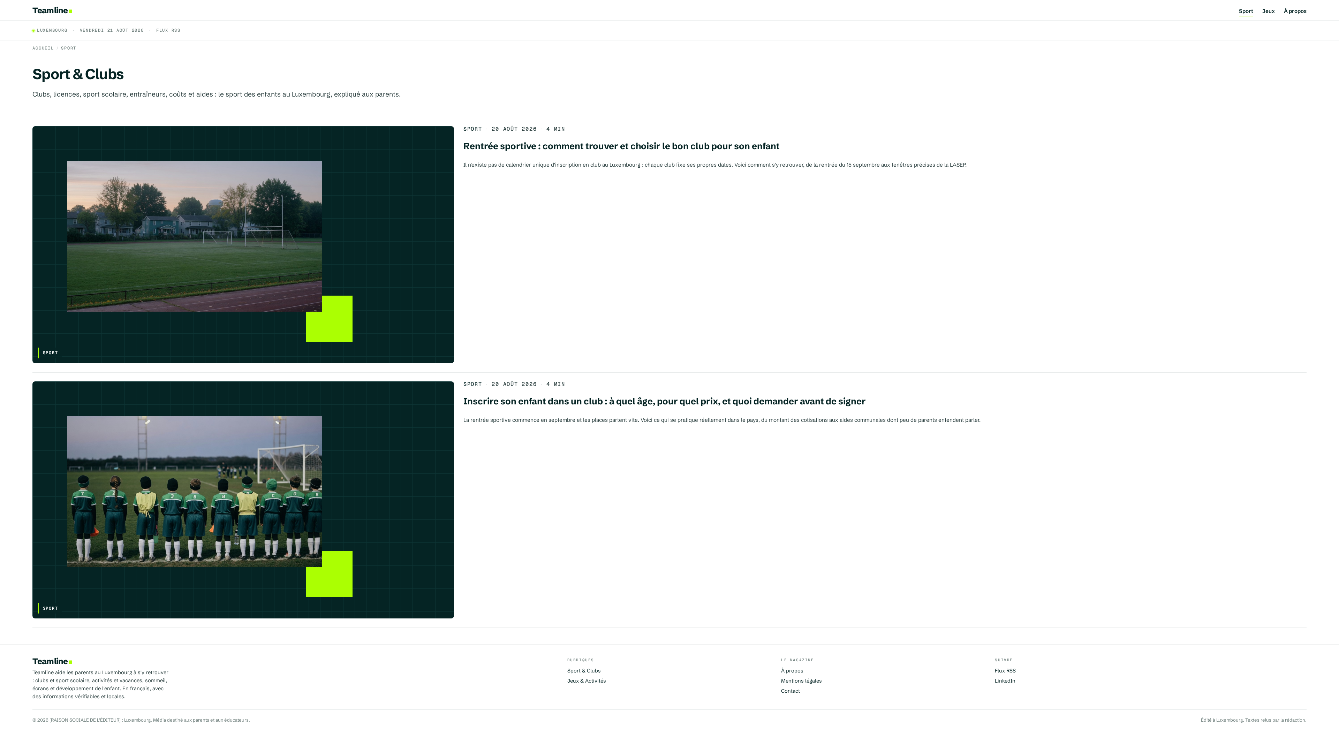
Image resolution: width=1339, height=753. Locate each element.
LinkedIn (1005, 681)
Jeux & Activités (586, 681)
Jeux (1268, 11)
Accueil (43, 48)
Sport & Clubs (584, 671)
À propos (1295, 11)
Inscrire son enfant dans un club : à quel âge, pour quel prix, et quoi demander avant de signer (664, 401)
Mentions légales (801, 681)
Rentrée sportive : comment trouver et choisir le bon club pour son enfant (621, 146)
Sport (1246, 11)
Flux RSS (168, 30)
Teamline (50, 10)
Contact (790, 691)
